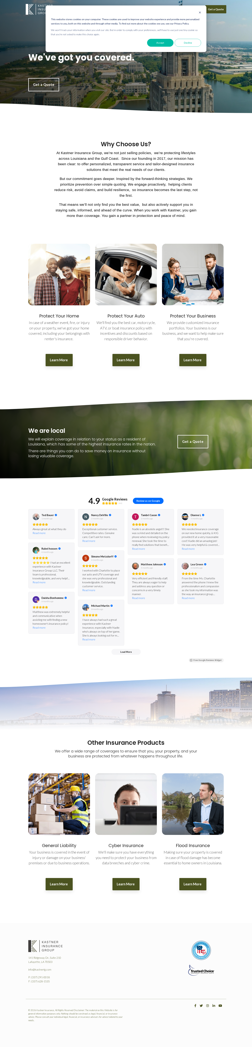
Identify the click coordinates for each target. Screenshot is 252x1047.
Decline (188, 42)
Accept (160, 42)
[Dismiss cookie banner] (200, 13)
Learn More (59, 360)
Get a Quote (216, 9)
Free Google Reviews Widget (207, 660)
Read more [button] (39, 533)
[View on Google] (36, 516)
